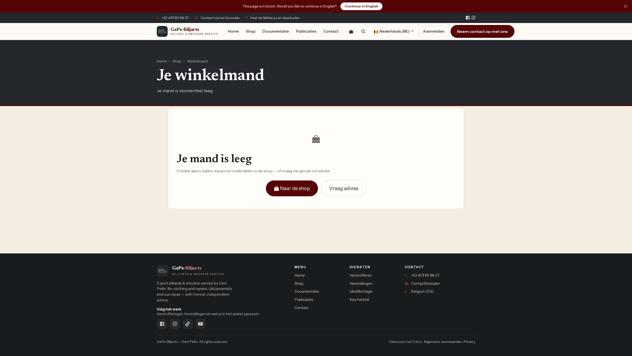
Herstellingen (361, 283)
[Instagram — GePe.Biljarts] (473, 18)
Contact (302, 307)
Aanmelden (433, 31)
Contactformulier (425, 283)
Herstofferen (361, 275)
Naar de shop (294, 188)
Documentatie (307, 291)
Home (162, 61)
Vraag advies (343, 188)
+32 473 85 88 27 (425, 275)
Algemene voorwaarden (443, 342)
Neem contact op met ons (482, 31)
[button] (363, 31)
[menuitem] (233, 31)
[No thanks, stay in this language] (625, 6)
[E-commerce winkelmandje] (351, 31)
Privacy (469, 342)
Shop (177, 61)
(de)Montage (361, 291)
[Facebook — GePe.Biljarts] (468, 18)
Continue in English (361, 6)
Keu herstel (359, 299)
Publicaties (304, 299)
